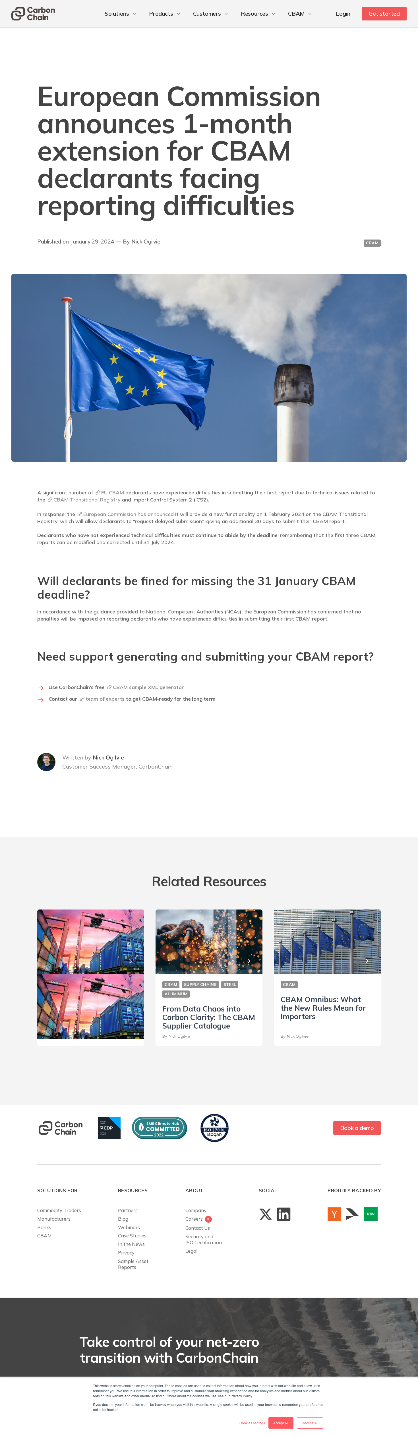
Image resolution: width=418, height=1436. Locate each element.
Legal (191, 1251)
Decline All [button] (310, 1422)
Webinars (129, 1227)
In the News (131, 1244)
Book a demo (357, 1127)
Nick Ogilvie (145, 241)
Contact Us (197, 1228)
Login (343, 13)
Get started (384, 13)
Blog (123, 1219)
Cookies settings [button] (252, 1422)
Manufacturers (54, 1219)
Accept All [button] (281, 1422)
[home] (33, 13)
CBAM (44, 1236)
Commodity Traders (59, 1210)
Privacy (126, 1253)
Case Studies (132, 1236)
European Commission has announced (128, 514)
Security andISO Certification (203, 1239)
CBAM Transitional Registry (87, 499)
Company (195, 1210)
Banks (44, 1227)
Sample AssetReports (133, 1264)
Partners (128, 1210)
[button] (121, 13)
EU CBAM (112, 492)
